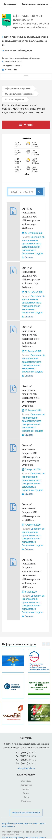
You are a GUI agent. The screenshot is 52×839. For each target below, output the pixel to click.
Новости (26, 789)
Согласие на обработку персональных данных (24, 837)
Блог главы (26, 781)
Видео (26, 793)
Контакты (26, 801)
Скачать (29, 257)
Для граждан (10, 4)
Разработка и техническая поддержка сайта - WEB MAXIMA (23, 824)
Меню (28, 124)
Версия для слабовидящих (35, 4)
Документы (26, 785)
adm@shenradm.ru (26, 768)
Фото (26, 797)
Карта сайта (11, 70)
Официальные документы (17, 88)
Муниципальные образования (19, 94)
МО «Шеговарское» (14, 99)
